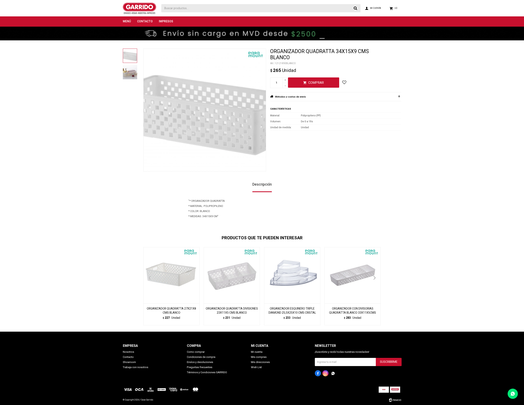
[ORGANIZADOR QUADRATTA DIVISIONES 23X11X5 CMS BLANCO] (232, 275)
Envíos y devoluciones (200, 362)
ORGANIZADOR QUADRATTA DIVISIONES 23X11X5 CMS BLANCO (232, 311)
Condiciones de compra (201, 357)
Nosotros (128, 352)
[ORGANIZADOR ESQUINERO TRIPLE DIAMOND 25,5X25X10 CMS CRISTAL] (292, 275)
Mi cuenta (256, 352)
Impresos (166, 21)
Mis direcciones (260, 362)
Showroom (129, 362)
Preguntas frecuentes (199, 367)
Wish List (256, 367)
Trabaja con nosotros (135, 367)
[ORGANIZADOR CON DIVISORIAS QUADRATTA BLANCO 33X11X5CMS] (352, 275)
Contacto (145, 21)
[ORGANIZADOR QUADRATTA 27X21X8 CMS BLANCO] (171, 275)
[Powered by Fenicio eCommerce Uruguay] (395, 400)
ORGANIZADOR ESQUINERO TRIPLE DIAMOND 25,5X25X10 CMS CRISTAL (292, 311)
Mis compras (259, 357)
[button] (376, 286)
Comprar (316, 82)
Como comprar (196, 352)
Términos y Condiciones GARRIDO (207, 372)
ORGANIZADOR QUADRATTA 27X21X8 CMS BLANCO (171, 311)
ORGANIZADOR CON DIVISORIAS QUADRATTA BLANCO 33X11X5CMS (352, 311)
